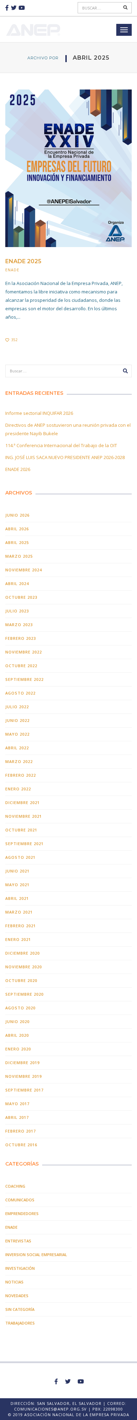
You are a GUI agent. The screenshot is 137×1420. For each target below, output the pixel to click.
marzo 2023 (19, 624)
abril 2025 (17, 542)
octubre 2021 (21, 829)
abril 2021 (17, 898)
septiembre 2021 (24, 843)
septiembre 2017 (24, 1090)
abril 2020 (17, 1035)
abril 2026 (17, 528)
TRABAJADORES (20, 1323)
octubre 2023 (21, 597)
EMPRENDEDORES (22, 1213)
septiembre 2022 (24, 679)
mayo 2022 (17, 734)
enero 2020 (18, 1048)
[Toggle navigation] (124, 30)
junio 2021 (17, 871)
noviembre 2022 (23, 652)
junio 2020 (17, 1021)
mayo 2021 (17, 884)
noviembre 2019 (23, 1076)
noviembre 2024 (23, 569)
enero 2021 (18, 939)
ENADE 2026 (17, 469)
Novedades (16, 1295)
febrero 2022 (20, 775)
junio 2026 (17, 515)
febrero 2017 (20, 1131)
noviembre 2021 (23, 816)
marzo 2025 (19, 556)
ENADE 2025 (23, 261)
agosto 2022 (20, 693)
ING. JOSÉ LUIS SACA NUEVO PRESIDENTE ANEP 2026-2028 (65, 457)
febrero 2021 (20, 925)
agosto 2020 (20, 1007)
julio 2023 (17, 610)
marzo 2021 (19, 912)
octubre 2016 (21, 1144)
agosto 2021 (20, 857)
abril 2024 (17, 583)
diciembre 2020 (22, 953)
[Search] (126, 7)
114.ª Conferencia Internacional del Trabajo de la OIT (61, 445)
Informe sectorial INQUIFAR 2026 (39, 413)
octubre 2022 (21, 665)
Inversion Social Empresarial (36, 1254)
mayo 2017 (17, 1103)
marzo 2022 (19, 761)
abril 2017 (17, 1117)
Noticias (14, 1282)
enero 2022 (18, 788)
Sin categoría (19, 1309)
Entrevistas (18, 1240)
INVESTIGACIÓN (20, 1268)
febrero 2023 (20, 638)
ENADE (12, 269)
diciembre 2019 (22, 1062)
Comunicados (19, 1199)
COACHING (15, 1186)
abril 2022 (17, 747)
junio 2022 (17, 720)
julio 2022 (17, 706)
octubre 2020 (21, 980)
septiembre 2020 (24, 994)
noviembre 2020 (23, 966)
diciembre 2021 (22, 802)
